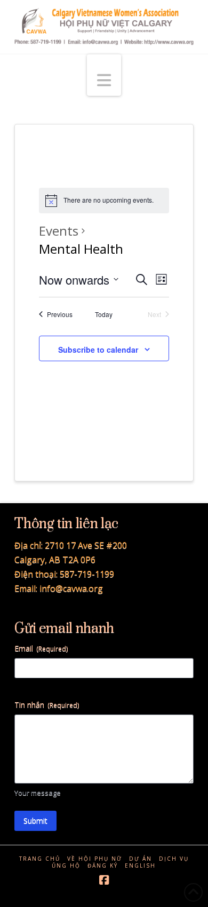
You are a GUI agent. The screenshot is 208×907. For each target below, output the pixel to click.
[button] (104, 75)
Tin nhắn (46, 705)
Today (104, 314)
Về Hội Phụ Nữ (94, 858)
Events (58, 230)
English (140, 865)
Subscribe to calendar (98, 349)
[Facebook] (104, 880)
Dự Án (140, 858)
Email (41, 648)
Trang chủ (39, 858)
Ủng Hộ (66, 865)
